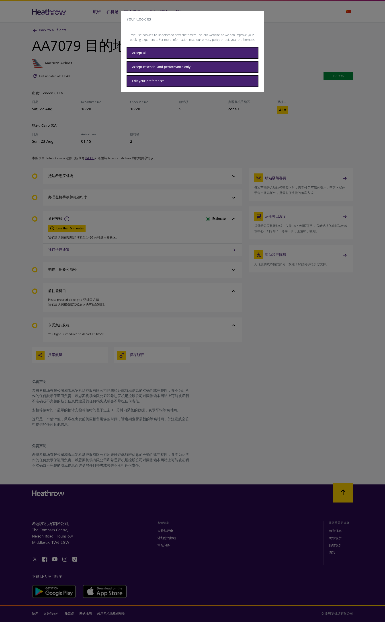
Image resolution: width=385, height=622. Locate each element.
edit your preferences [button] (240, 39)
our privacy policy (208, 39)
